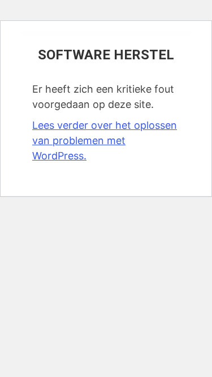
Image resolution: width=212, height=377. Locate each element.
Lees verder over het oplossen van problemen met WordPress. (104, 140)
